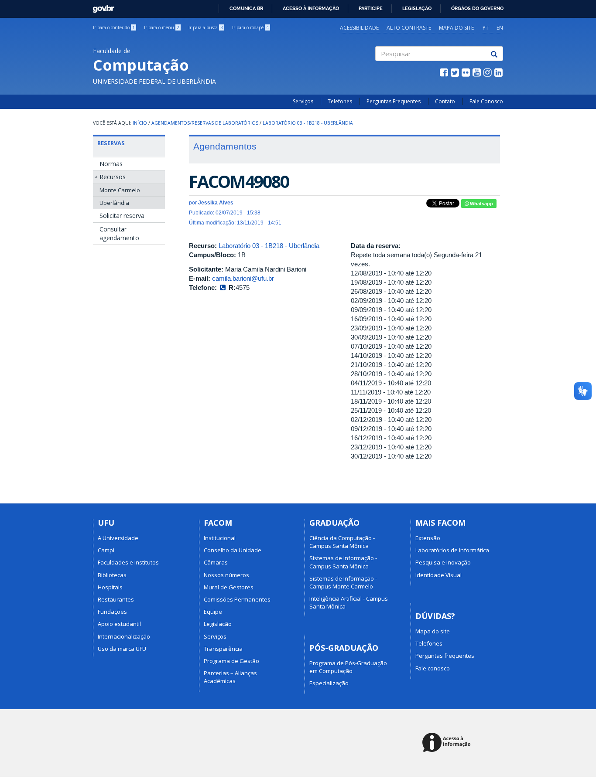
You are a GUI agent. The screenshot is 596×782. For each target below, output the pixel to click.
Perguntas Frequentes (394, 101)
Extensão (427, 538)
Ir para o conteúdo (114, 27)
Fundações (112, 611)
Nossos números (226, 575)
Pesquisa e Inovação (443, 562)
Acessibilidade (359, 27)
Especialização (329, 683)
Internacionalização (124, 636)
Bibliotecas (112, 575)
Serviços (303, 101)
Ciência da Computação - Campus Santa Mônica (342, 542)
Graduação (334, 522)
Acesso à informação (311, 8)
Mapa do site (456, 27)
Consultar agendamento (119, 233)
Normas (111, 164)
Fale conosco (432, 668)
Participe (371, 8)
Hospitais (110, 587)
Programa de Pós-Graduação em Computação (348, 667)
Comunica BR (246, 8)
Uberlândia (114, 203)
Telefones (340, 101)
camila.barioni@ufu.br (243, 278)
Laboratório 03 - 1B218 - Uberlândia (308, 123)
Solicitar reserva (121, 215)
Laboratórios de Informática (452, 550)
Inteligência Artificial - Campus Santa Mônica (348, 602)
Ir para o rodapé (250, 27)
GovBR (100, 6)
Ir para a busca (205, 27)
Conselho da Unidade (232, 550)
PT (486, 27)
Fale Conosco (486, 101)
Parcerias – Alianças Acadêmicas (230, 677)
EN (500, 27)
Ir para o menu (161, 27)
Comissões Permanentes (237, 599)
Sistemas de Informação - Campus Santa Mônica (343, 562)
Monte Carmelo (119, 190)
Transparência (223, 649)
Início (140, 123)
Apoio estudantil (119, 624)
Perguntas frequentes (444, 656)
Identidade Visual (438, 575)
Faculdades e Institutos (128, 562)
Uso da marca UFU (122, 649)
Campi (106, 550)
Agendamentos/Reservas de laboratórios (204, 123)
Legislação (417, 8)
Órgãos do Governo (477, 8)
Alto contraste (409, 27)
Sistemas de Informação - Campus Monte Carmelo (343, 582)
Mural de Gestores (228, 587)
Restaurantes (116, 599)
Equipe (213, 611)
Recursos (112, 177)
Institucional (220, 538)
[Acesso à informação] (447, 743)
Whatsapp (481, 203)
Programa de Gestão (231, 661)
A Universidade (118, 538)
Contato (445, 101)
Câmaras (216, 562)
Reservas (111, 143)
